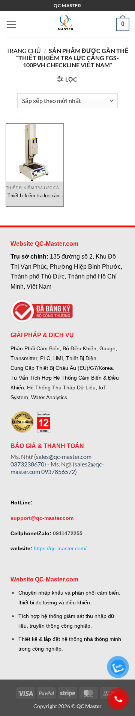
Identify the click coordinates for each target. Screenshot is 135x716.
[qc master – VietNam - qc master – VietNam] (65, 24)
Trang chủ (23, 50)
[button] (11, 24)
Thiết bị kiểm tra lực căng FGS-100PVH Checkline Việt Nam (35, 195)
